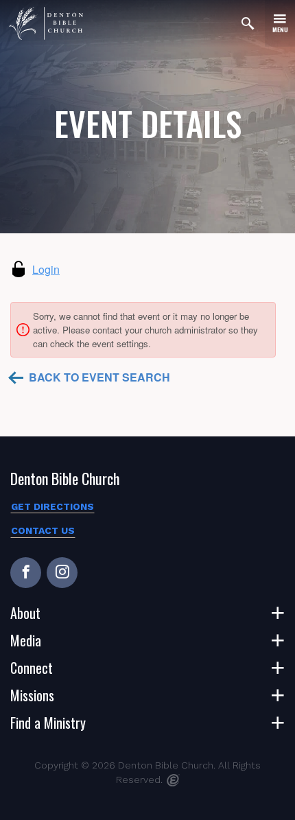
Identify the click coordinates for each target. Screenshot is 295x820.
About (25, 613)
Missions (32, 695)
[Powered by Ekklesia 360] (173, 780)
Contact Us (43, 530)
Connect (31, 667)
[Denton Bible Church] (46, 23)
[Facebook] (25, 572)
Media (25, 640)
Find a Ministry (48, 722)
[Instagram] (62, 572)
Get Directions (52, 506)
